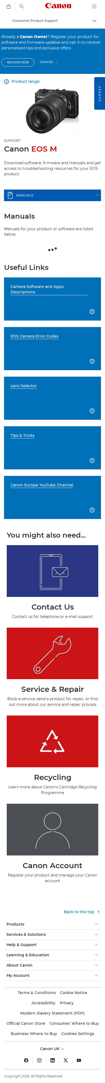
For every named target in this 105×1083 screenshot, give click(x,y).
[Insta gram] (39, 1060)
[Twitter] (66, 1060)
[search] (22, 6)
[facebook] (26, 1060)
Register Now (18, 62)
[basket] (8, 6)
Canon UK (50, 1048)
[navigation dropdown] (94, 6)
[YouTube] (79, 1060)
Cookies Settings (77, 1033)
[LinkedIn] (52, 1060)
